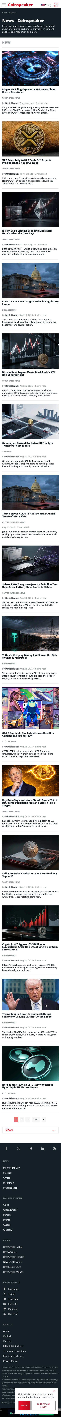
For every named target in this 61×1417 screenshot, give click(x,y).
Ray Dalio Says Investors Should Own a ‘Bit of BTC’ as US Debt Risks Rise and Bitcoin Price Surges (29, 803)
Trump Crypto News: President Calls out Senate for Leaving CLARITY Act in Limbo (27, 1015)
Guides (6, 1224)
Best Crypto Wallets (13, 1271)
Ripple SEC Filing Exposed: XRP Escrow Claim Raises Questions (29, 90)
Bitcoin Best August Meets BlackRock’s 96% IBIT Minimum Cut (28, 373)
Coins (6, 1204)
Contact (7, 1335)
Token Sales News (11, 98)
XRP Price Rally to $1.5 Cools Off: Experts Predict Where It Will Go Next (26, 161)
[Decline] (54, 1390)
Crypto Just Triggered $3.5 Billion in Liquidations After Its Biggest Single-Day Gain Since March (30, 947)
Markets (7, 1172)
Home (4, 12)
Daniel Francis (12, 103)
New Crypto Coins (12, 1261)
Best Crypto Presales (13, 1256)
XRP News (7, 451)
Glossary (7, 1229)
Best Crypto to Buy (12, 1246)
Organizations (10, 1209)
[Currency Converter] (55, 5)
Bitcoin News (9, 310)
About (6, 1330)
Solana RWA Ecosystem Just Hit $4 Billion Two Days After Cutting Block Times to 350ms (29, 585)
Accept (24, 1405)
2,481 (36, 1119)
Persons (7, 1214)
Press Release (10, 1187)
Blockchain (8, 1182)
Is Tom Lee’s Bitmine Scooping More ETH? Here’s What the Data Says (27, 232)
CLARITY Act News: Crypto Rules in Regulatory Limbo (30, 302)
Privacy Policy (10, 1360)
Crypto (6, 1177)
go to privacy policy (43, 1405)
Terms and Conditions (14, 1350)
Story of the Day (11, 1167)
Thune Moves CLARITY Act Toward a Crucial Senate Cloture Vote (28, 515)
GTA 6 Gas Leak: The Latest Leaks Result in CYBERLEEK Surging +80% (28, 734)
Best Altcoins (9, 1251)
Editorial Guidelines (13, 1345)
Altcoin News (9, 741)
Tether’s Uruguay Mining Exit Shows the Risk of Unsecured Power (29, 656)
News (6, 1161)
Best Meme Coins (12, 1266)
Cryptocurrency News (13, 522)
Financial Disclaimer (13, 1355)
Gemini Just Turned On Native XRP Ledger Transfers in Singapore (27, 444)
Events (6, 1219)
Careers (7, 1340)
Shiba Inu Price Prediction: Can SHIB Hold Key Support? (29, 874)
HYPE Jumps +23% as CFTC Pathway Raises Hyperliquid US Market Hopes (27, 1086)
